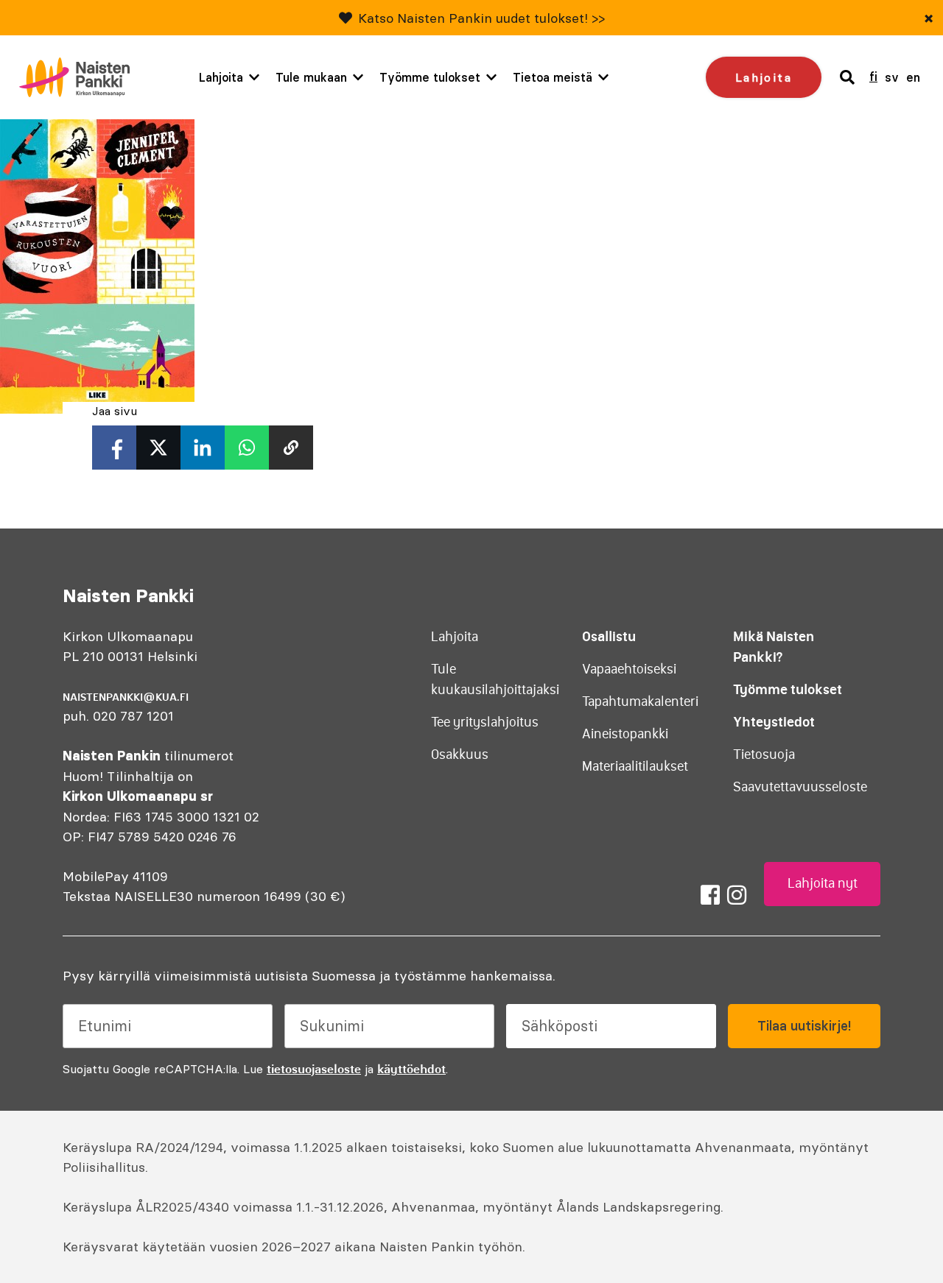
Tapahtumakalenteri (640, 701)
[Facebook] (710, 895)
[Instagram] (736, 895)
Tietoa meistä (552, 77)
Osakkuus (459, 754)
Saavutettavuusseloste (800, 787)
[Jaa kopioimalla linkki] (291, 447)
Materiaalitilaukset (635, 766)
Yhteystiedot (774, 721)
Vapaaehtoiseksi (629, 669)
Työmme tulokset (429, 77)
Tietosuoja (764, 754)
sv (892, 77)
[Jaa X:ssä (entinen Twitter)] (158, 447)
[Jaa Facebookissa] (114, 447)
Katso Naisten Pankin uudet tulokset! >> (481, 18)
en (913, 77)
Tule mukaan (311, 77)
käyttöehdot (411, 1068)
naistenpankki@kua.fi (126, 697)
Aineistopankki (625, 734)
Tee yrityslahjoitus (485, 722)
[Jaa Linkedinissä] (202, 447)
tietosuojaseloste (314, 1068)
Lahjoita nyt (823, 883)
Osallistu (609, 636)
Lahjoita (221, 77)
